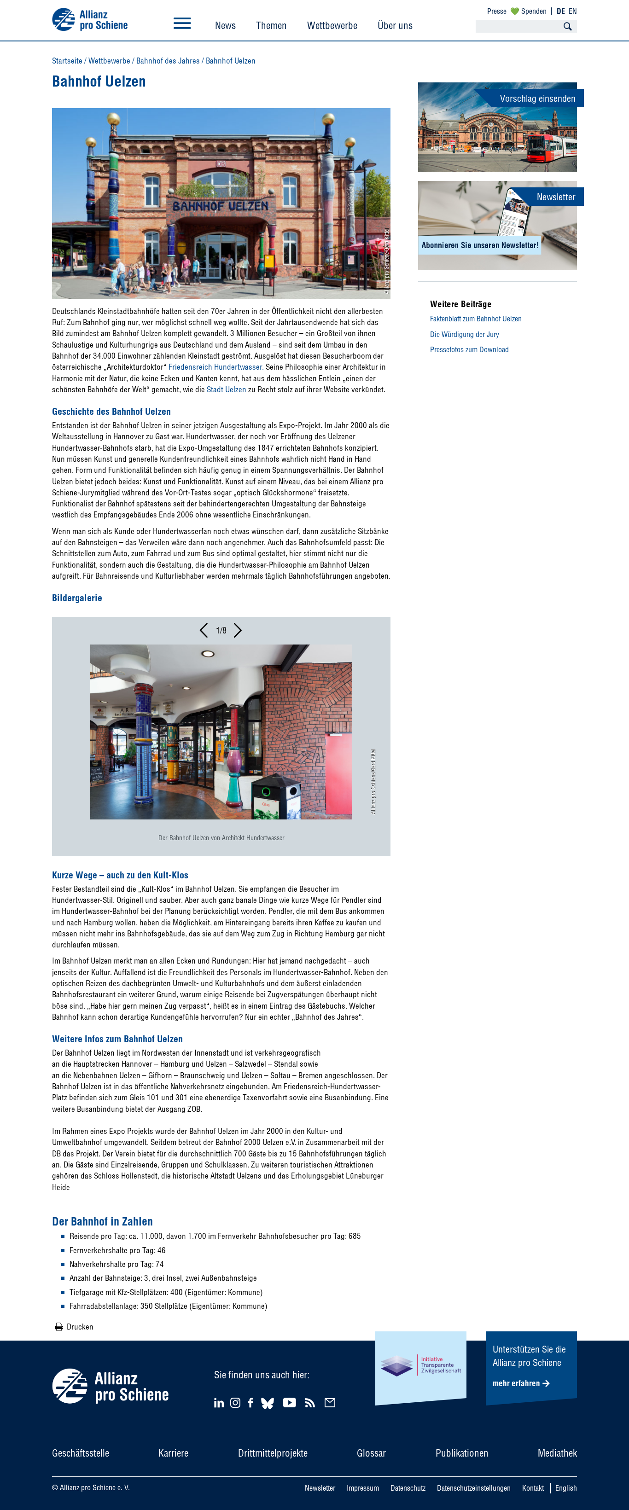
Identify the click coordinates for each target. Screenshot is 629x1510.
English (566, 1488)
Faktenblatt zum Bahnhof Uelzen (476, 318)
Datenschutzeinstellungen (474, 1488)
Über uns (395, 25)
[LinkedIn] (220, 1402)
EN (573, 11)
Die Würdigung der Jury (464, 334)
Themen (271, 25)
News (225, 25)
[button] (204, 633)
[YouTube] (291, 1402)
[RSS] (311, 1402)
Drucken (80, 1326)
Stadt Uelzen (225, 389)
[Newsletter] (331, 1402)
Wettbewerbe (332, 25)
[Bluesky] (267, 1410)
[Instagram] (235, 1405)
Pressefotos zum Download (469, 349)
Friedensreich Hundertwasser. (216, 367)
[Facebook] (252, 1402)
